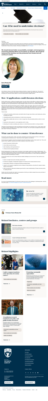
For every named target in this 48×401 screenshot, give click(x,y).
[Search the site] (44, 4)
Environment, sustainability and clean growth (34, 285)
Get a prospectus (29, 382)
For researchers (27, 357)
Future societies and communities (22, 33)
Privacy (13, 389)
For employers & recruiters (29, 359)
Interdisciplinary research (21, 8)
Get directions (8, 382)
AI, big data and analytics (9, 33)
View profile (4, 86)
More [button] (45, 8)
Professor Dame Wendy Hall (13, 212)
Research (3, 8)
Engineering (29, 281)
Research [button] (28, 4)
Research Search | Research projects (35, 8)
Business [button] (34, 4)
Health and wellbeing (8, 335)
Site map (4, 389)
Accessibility (9, 389)
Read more (6, 283)
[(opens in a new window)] (26, 373)
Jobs (36, 389)
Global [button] (39, 4)
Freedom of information (26, 389)
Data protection (18, 389)
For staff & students (28, 354)
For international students (29, 363)
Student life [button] (21, 4)
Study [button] (15, 4)
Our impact (13, 8)
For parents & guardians (29, 361)
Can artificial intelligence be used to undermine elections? (20, 182)
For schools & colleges (29, 355)
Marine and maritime (31, 290)
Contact (33, 389)
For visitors (27, 352)
